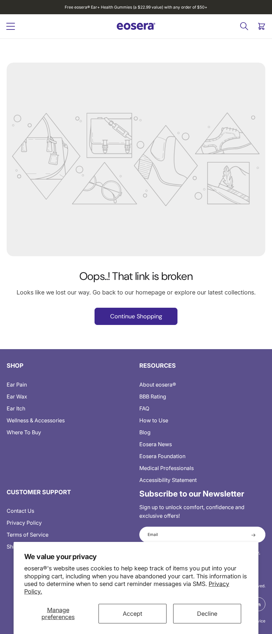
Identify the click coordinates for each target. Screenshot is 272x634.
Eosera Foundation (162, 456)
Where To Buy (24, 432)
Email (153, 534)
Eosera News (155, 444)
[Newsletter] (253, 534)
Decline (207, 613)
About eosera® (157, 384)
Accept (132, 613)
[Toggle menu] (10, 26)
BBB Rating (152, 396)
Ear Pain (17, 384)
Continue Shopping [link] (136, 316)
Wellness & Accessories (36, 420)
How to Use (153, 420)
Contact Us (20, 510)
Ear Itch (16, 408)
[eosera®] (136, 26)
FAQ (144, 408)
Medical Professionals (166, 468)
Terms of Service (27, 534)
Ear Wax (17, 396)
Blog (145, 432)
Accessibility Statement (168, 480)
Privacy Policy (24, 522)
